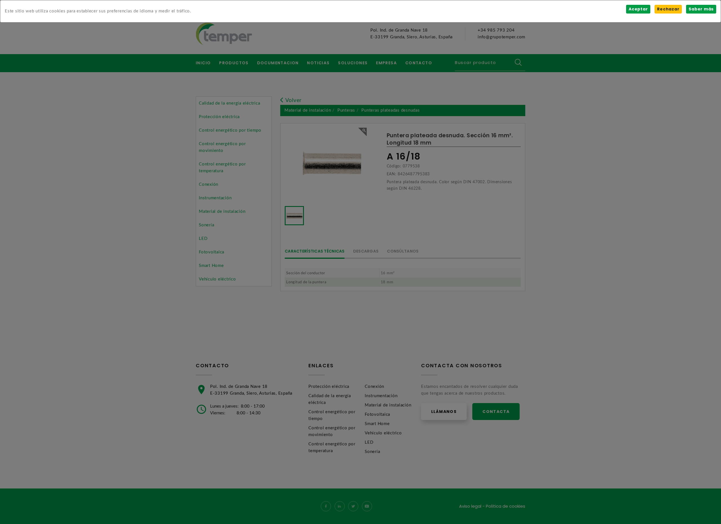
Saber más (701, 9)
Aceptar (638, 9)
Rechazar (668, 9)
